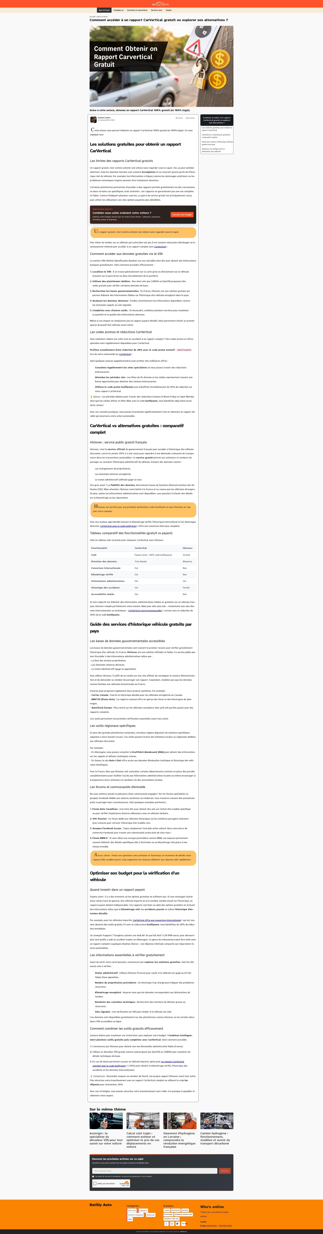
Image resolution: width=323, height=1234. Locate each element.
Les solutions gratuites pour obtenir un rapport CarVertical (217, 128)
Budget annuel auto (208, 1226)
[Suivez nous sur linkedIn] (178, 1223)
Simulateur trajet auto (171, 1219)
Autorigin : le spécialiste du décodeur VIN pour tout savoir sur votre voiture (106, 1138)
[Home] (161, 3)
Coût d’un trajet (225, 1226)
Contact (167, 1210)
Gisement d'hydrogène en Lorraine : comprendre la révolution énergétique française (179, 1140)
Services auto (156, 10)
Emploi (168, 10)
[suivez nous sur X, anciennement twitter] (166, 1223)
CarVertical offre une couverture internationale (157, 920)
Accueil (92, 16)
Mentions (184, 1232)
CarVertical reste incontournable (145, 610)
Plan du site (176, 1210)
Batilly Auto (101, 1204)
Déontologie (168, 1214)
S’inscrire (224, 1171)
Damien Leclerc (104, 118)
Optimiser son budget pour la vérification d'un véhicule (213, 150)
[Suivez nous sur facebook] (172, 1223)
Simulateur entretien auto (183, 1214)
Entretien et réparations (137, 10)
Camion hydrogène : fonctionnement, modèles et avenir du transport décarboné (215, 1138)
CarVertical (160, 246)
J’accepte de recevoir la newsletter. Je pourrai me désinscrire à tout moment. (123, 1176)
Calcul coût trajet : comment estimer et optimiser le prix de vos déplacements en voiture (143, 1140)
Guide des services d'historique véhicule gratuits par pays (217, 143)
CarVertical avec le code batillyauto (119, 526)
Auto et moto (104, 10)
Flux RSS (184, 1224)
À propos (185, 1210)
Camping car (118, 10)
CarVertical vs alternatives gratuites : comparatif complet (216, 136)
